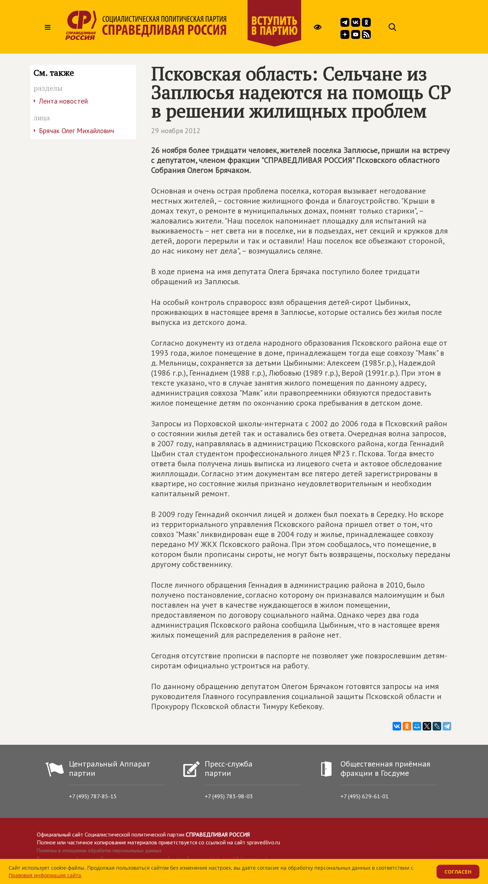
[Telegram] (447, 726)
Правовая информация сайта (45, 875)
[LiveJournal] (437, 726)
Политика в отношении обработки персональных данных (99, 850)
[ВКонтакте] (397, 726)
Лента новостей (63, 101)
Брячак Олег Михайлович (76, 130)
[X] (427, 726)
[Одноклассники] (407, 726)
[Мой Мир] (417, 726)
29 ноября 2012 (175, 130)
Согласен (458, 871)
